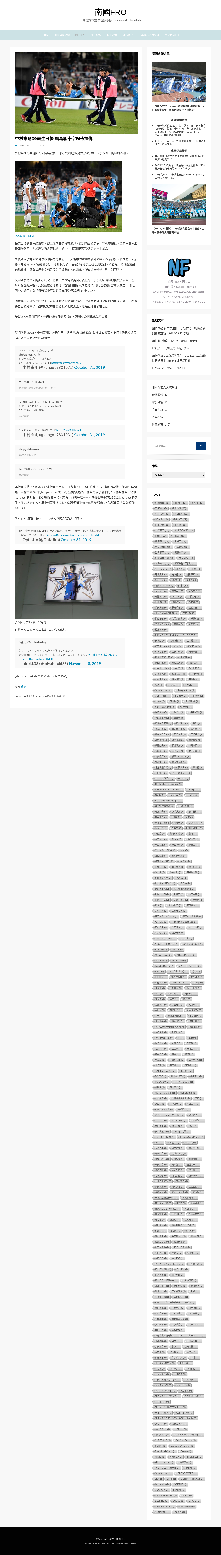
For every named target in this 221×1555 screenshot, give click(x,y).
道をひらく (195, 1175)
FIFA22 (187, 1495)
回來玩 (183, 585)
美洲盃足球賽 (163, 1203)
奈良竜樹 (192, 905)
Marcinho (161, 960)
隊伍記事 (80, 34)
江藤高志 (193, 596)
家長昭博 (186, 558)
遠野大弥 (177, 1175)
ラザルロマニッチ (165, 1071)
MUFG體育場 (188, 1093)
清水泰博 (190, 1219)
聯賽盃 (193, 845)
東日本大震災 (182, 1247)
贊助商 (178, 624)
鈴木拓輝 (177, 1170)
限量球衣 (161, 729)
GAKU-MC (195, 1060)
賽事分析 (194, 811)
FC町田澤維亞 (194, 828)
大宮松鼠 (177, 1324)
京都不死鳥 (185, 806)
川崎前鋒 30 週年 (164, 707)
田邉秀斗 (161, 867)
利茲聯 (160, 1060)
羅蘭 (184, 850)
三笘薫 (176, 1049)
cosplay (192, 795)
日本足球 (182, 1269)
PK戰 (176, 817)
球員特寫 (128, 34)
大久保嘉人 (179, 911)
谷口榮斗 (161, 712)
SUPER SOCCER (193, 944)
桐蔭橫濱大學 (163, 878)
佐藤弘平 (161, 1357)
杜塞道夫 (161, 745)
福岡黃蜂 (196, 1203)
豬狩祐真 (183, 1109)
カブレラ (181, 1429)
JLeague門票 (181, 1131)
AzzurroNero (163, 569)
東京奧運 (194, 740)
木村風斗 (192, 1049)
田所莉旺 (177, 1214)
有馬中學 (161, 1148)
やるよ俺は (162, 624)
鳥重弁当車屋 (163, 723)
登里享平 (162, 552)
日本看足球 (162, 1131)
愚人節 (185, 883)
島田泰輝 (161, 1308)
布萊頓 (176, 1043)
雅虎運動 (177, 1021)
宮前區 (197, 900)
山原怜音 (177, 712)
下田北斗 (161, 773)
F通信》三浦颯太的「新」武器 (170, 348)
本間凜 (160, 833)
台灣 (177, 646)
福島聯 (198, 982)
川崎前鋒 (162, 502)
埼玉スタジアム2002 (166, 916)
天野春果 (177, 751)
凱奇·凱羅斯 (194, 1010)
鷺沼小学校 (195, 1148)
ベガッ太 (186, 1390)
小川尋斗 (176, 988)
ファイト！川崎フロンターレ (170, 1407)
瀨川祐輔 (194, 668)
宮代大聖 (194, 607)
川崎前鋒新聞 (183, 530)
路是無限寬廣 (163, 1181)
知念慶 (193, 624)
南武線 (160, 1352)
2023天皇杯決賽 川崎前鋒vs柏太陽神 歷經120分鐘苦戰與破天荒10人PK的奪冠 (180, 167)
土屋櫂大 (192, 640)
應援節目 (196, 1286)
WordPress (131, 1543)
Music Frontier (163, 955)
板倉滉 (197, 503)
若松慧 (178, 668)
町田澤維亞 (191, 701)
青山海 (176, 1164)
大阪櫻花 (194, 591)
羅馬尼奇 (161, 811)
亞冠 (158, 685)
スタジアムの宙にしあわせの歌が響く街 (175, 1418)
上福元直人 (162, 1374)
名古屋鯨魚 (162, 646)
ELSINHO (161, 1501)
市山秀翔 (197, 1120)
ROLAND (161, 949)
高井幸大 (177, 591)
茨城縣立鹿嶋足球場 (166, 1197)
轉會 (175, 1054)
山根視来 (177, 1308)
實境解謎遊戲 (180, 1319)
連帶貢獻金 (178, 977)
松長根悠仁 (179, 674)
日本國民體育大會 (165, 883)
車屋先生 (161, 845)
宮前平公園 (181, 900)
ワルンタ (190, 1379)
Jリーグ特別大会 (164, 1137)
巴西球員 (177, 1004)
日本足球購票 (163, 1269)
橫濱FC (160, 1231)
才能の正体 (162, 1286)
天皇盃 (160, 640)
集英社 (174, 1065)
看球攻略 (161, 1214)
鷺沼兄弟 (177, 663)
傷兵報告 (161, 817)
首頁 (46, 34)
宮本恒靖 (161, 1324)
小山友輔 (194, 1313)
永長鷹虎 (161, 674)
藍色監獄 (194, 1186)
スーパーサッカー (165, 938)
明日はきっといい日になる (169, 1264)
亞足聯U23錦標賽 (165, 1363)
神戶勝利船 (179, 856)
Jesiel (171, 1479)
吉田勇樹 (161, 1346)
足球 (189, 817)
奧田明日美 (174, 905)
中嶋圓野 (195, 1015)
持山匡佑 (161, 618)
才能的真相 (189, 1280)
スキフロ (161, 1423)
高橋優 (178, 1159)
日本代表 (161, 1275)
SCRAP (160, 1446)
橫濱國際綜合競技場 (183, 1225)
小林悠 (180, 525)
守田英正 (178, 536)
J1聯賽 (174, 701)
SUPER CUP (163, 1440)
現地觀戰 (112, 34)
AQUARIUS (162, 1512)
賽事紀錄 (96, 34)
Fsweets (178, 1490)
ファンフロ (195, 822)
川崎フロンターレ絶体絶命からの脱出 (174, 1302)
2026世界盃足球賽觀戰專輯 (169, 1026)
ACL (192, 1126)
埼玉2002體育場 (192, 916)
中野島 (160, 1368)
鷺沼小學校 (176, 833)
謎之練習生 (179, 729)
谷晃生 (176, 828)
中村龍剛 (161, 933)
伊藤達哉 (177, 602)
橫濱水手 (181, 552)
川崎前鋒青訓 (164, 558)
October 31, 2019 (89, 367)
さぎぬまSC (179, 1423)
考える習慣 (189, 1197)
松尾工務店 (162, 1242)
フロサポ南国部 (193, 1396)
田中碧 (180, 503)
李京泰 (176, 1253)
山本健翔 (194, 1308)
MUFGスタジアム (165, 1093)
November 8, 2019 (85, 663)
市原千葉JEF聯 (164, 1109)
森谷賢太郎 (193, 872)
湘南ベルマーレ (164, 585)
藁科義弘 (161, 1192)
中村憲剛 (51, 696)
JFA (158, 1479)
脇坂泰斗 (179, 508)
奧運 (158, 905)
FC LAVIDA (162, 1082)
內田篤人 (177, 927)
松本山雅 (196, 1236)
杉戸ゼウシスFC (183, 1082)
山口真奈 (194, 894)
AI (180, 1038)
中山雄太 (175, 1368)
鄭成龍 (193, 602)
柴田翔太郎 (179, 1236)
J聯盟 (176, 580)
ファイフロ (162, 1401)
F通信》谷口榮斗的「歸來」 (169, 368)
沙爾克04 (161, 740)
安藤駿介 (161, 751)
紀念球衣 (190, 993)
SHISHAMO (179, 1120)
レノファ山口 (163, 1385)
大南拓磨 (161, 756)
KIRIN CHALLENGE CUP (168, 789)
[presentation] (179, 82)
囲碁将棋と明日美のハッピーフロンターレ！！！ (179, 1335)
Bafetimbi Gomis (164, 1506)
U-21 (159, 993)
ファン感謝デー (181, 773)
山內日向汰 (162, 900)
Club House (162, 696)
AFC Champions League (168, 800)
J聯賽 (189, 1054)
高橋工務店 (162, 1159)
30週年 (160, 999)
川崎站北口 (162, 894)
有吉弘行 (177, 1258)
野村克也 (161, 1175)
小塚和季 (161, 1319)
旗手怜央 (180, 519)
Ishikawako (162, 1484)
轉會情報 (177, 607)
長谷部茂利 (195, 712)
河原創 (160, 1104)
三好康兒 (162, 530)
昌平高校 (196, 1076)
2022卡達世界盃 (164, 806)
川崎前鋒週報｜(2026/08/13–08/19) (174, 341)
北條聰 (160, 1065)
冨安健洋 (194, 1115)
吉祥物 (193, 679)
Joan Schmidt (163, 1473)
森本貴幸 (161, 1236)
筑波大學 (180, 734)
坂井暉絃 (161, 922)
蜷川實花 (177, 1186)
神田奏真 (197, 696)
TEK (158, 1015)
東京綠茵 (161, 591)
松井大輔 (180, 1242)
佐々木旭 (177, 1126)
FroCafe (177, 596)
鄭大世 (176, 839)
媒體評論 (161, 1004)
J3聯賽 (160, 988)
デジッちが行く (164, 778)
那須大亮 (192, 839)
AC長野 (180, 1512)
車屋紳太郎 (163, 547)
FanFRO (160, 828)
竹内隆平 (173, 1142)
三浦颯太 (175, 1104)
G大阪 (159, 795)
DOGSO (178, 1501)
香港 (196, 723)
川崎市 (178, 894)
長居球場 (161, 1170)
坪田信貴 (161, 1330)
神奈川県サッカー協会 (167, 1208)
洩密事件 (173, 993)
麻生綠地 (161, 663)
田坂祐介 (196, 734)
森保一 (178, 822)
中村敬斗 (186, 1071)
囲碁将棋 (161, 1341)
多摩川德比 (176, 1060)
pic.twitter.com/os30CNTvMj (82, 534)
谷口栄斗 (192, 1104)
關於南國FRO (172, 34)
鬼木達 (176, 574)
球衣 (180, 569)
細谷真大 (161, 1054)
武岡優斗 (161, 1225)
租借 (192, 1038)
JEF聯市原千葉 (164, 1038)
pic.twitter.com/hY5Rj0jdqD (37, 658)
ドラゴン (190, 685)
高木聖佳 (182, 723)
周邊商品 (161, 596)
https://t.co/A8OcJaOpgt (70, 429)
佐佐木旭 (188, 613)
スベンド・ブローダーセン (169, 1115)
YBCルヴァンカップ (166, 944)
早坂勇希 (196, 674)
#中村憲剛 (94, 654)
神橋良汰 (175, 1010)
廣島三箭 (61, 696)
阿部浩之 (194, 663)
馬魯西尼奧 (162, 822)
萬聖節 (195, 729)
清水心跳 (175, 872)
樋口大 (190, 1231)
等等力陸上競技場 (184, 563)
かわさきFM (162, 1429)
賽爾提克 (182, 1181)
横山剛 (175, 1231)
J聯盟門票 (184, 1462)
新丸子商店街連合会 (166, 1280)
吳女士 (176, 1341)
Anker (159, 971)
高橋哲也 (161, 1032)
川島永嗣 (194, 745)
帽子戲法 (161, 1043)
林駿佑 (160, 1087)
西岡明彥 (161, 1186)
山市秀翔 (161, 1098)
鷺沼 (192, 833)
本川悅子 (192, 1253)
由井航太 (184, 861)
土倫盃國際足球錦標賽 (184, 922)
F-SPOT (160, 1076)
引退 (194, 1291)
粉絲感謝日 (162, 734)
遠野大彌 (161, 607)
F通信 (160, 536)
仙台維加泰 (193, 646)
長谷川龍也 (162, 668)
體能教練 (195, 1026)
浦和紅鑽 (192, 574)
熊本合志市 (195, 1214)
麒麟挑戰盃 (178, 1076)
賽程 (186, 999)
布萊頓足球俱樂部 (184, 889)
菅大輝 (197, 1192)
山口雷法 (161, 1313)
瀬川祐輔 (194, 867)
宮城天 (180, 541)
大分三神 (161, 911)
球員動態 (196, 977)
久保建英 (161, 1021)
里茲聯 (191, 1043)
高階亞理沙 (179, 1153)
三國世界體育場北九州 (167, 1379)
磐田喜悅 (190, 1208)
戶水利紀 (180, 1286)
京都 (196, 971)
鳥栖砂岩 (161, 1153)
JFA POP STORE (186, 1473)
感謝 (23, 686)
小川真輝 (177, 1313)
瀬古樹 (160, 872)
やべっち (161, 652)
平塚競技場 (162, 1297)
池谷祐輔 (178, 740)
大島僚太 (162, 563)
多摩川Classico (180, 756)
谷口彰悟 (181, 514)
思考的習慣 (179, 1291)
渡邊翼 (174, 1219)
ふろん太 (173, 685)
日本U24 (177, 1275)
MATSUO (176, 1457)
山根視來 (162, 525)
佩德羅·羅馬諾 (176, 1015)
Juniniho (189, 1468)
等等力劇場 (179, 618)
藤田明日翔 (193, 988)
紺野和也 (177, 652)
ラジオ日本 (183, 1385)
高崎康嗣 (194, 1159)
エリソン (161, 1120)
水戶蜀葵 (185, 707)
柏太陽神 (161, 629)
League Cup (194, 1457)
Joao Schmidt (163, 690)
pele (158, 1142)
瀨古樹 (160, 1219)
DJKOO (194, 1501)
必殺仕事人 (162, 889)
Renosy (186, 1451)
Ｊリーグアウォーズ (190, 966)
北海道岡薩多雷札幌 (166, 613)
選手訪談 (177, 811)
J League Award (185, 690)
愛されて (161, 1291)
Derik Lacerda (180, 982)
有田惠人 (161, 1258)
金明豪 (193, 1170)
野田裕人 (190, 1065)
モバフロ (161, 1049)
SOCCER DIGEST (25, 235)
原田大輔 (190, 1346)
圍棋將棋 (177, 1330)
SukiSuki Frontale (186, 1440)
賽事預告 (157, 417)
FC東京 (191, 580)
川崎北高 (190, 1142)
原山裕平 (161, 927)
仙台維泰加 (179, 1357)
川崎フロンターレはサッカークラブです (175, 635)
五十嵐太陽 (195, 927)
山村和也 (161, 679)
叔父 (175, 1346)
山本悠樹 (184, 657)
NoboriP (177, 949)
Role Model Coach (165, 1451)
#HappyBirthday (56, 534)
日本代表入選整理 (149, 34)
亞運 (194, 1357)
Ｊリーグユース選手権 (167, 1468)
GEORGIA (161, 1490)
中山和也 (192, 1368)
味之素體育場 (163, 767)
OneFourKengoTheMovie (168, 784)
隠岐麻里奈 (162, 718)
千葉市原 (196, 618)
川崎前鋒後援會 (181, 1098)
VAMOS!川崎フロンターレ (188, 1435)
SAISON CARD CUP (182, 1446)
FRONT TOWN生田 (166, 1495)
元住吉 (191, 1352)
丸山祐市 (161, 1126)
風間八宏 (161, 1164)
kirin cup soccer (164, 1462)
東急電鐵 (194, 652)
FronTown (175, 795)
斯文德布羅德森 (164, 657)
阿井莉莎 (161, 839)
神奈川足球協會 (164, 861)
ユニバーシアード (165, 1390)
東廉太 (160, 1010)
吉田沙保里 (193, 1341)
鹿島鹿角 (161, 574)
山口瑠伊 (180, 696)
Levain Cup (179, 960)
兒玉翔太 (175, 1352)
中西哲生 (182, 767)
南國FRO (111, 12)
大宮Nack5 (195, 1324)
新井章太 (177, 745)
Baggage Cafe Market (191, 1137)
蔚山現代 (177, 845)
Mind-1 (160, 1457)
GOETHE (180, 1484)
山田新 (195, 569)
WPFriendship (108, 1543)
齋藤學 (178, 718)
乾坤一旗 (185, 1363)
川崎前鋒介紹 (62, 34)
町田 (198, 1098)
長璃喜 (160, 701)
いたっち (186, 938)
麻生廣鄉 (177, 1148)
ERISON (160, 602)
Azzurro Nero (187, 1506)
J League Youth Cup (192, 1479)
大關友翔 (175, 640)
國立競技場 (179, 762)
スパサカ (177, 933)
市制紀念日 (181, 1297)
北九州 (193, 1004)
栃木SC (181, 878)
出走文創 (194, 1021)
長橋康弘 (177, 1032)
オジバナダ (162, 1435)
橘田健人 (162, 541)
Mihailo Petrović (186, 955)
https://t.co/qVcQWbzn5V (66, 362)
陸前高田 (192, 1164)
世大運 (197, 767)
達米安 (182, 547)
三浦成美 (180, 1374)
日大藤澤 (175, 1087)
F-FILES (160, 977)
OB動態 (161, 519)
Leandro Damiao (164, 966)
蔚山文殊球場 (180, 1192)
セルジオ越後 (184, 1412)
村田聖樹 (161, 1253)
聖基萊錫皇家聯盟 (165, 850)
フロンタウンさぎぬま (167, 1396)
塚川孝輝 (161, 762)
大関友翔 (194, 751)
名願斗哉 (177, 679)
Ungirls (183, 778)
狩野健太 (177, 867)
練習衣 (181, 1203)
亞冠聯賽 (161, 982)
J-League (193, 789)
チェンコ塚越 (163, 1412)
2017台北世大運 (178, 971)
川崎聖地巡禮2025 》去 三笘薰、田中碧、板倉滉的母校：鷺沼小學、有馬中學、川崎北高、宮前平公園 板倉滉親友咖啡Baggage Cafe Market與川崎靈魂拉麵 (180, 130)
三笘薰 (161, 508)
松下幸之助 (162, 1247)
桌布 (173, 999)
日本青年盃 (195, 1264)
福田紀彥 (161, 856)
